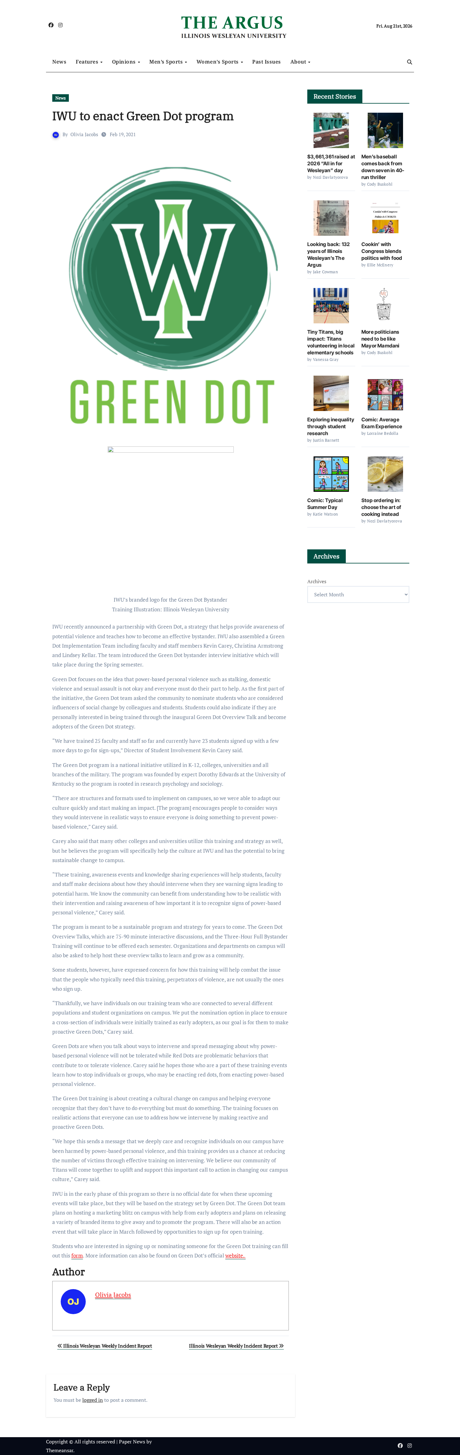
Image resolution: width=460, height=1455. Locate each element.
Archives (316, 581)
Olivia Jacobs (84, 134)
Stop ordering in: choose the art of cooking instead (381, 507)
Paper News (132, 1441)
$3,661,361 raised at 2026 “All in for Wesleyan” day (331, 163)
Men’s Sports (166, 61)
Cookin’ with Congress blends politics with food (381, 251)
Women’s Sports (218, 61)
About (299, 61)
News (59, 61)
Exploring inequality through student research (330, 426)
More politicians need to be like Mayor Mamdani (380, 339)
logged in (92, 1399)
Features (88, 61)
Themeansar (59, 1450)
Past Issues (266, 61)
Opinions (124, 61)
